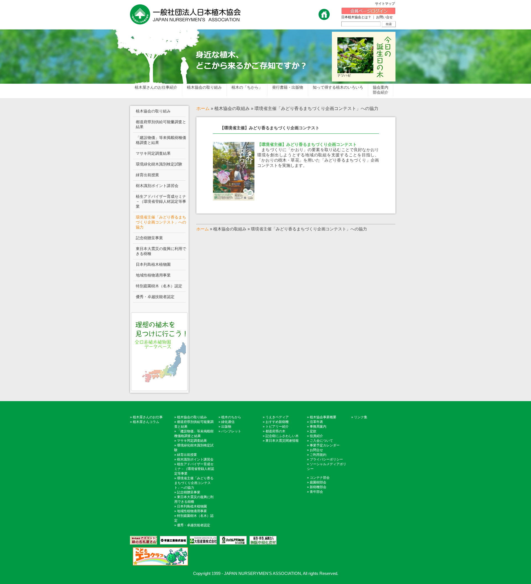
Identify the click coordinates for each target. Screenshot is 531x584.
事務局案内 (318, 426)
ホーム (203, 108)
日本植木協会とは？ (356, 17)
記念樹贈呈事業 (188, 492)
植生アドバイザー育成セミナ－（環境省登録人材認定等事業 (194, 468)
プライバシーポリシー (326, 459)
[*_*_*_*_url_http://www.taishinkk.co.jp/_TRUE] (202, 540)
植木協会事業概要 (323, 417)
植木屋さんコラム (146, 422)
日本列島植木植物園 (192, 506)
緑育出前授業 (187, 455)
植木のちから (231, 417)
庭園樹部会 (318, 482)
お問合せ (316, 450)
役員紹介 (316, 436)
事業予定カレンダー (325, 445)
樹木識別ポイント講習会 (195, 459)
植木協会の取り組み (192, 417)
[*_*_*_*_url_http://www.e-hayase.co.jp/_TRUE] (172, 540)
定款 (313, 431)
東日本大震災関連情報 (282, 441)
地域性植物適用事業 (192, 511)
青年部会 (316, 492)
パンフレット (231, 431)
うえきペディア (277, 417)
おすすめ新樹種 (277, 422)
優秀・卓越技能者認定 (193, 525)
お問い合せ (384, 17)
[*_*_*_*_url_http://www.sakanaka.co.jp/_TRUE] (262, 540)
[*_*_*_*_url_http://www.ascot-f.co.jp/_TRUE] (143, 540)
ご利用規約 (318, 455)
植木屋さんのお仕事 (148, 417)
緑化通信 (228, 422)
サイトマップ (386, 4)
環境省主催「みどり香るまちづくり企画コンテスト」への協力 (194, 483)
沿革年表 (316, 422)
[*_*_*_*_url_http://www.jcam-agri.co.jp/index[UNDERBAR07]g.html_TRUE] (232, 540)
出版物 (226, 426)
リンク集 (360, 417)
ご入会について (321, 441)
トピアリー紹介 (277, 426)
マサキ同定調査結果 (192, 441)
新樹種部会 (318, 487)
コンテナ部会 (320, 478)
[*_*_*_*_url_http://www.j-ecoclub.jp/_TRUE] (159, 556)
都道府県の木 (275, 431)
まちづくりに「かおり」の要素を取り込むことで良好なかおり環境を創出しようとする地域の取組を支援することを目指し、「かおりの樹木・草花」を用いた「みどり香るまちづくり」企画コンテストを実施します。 (318, 155)
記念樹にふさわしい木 (282, 436)
